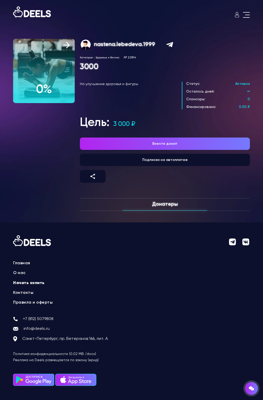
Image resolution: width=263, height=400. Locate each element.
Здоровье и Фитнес (107, 57)
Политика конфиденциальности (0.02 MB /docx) (54, 354)
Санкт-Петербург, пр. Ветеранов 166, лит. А (65, 339)
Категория (86, 57)
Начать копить (29, 283)
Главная (21, 263)
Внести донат (164, 144)
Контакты (23, 293)
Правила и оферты (33, 303)
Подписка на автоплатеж (165, 160)
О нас (19, 273)
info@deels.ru (37, 329)
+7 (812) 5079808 (38, 319)
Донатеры (165, 204)
